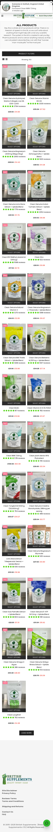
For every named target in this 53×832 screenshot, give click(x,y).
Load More (26, 733)
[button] (8, 106)
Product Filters (27, 54)
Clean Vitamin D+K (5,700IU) (39, 408)
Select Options (14, 94)
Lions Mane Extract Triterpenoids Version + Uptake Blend (13, 561)
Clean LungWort (14, 715)
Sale (5, 66)
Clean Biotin (14, 408)
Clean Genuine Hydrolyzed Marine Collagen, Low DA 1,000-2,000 (14, 101)
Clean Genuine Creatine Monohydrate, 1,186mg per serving (39, 508)
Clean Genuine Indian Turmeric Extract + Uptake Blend (39, 207)
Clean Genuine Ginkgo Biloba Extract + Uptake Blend (39, 664)
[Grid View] (3, 59)
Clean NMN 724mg (14, 455)
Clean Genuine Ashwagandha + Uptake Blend (39, 154)
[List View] (6, 59)
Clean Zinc (39, 257)
